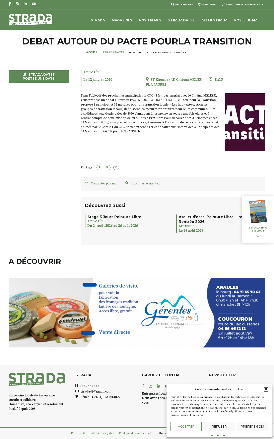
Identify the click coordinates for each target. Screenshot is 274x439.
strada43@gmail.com (96, 392)
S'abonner (209, 4)
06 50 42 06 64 (89, 386)
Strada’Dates (181, 20)
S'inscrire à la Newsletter (245, 4)
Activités (91, 72)
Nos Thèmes (150, 20)
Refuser (219, 426)
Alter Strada (214, 20)
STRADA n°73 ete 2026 (258, 229)
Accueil (92, 52)
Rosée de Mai (246, 20)
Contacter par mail (104, 183)
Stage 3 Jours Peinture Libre (114, 217)
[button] (266, 389)
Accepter (186, 426)
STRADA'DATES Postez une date (39, 76)
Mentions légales (102, 433)
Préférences (252, 426)
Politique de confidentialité (136, 433)
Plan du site (78, 433)
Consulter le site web (145, 183)
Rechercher (184, 4)
